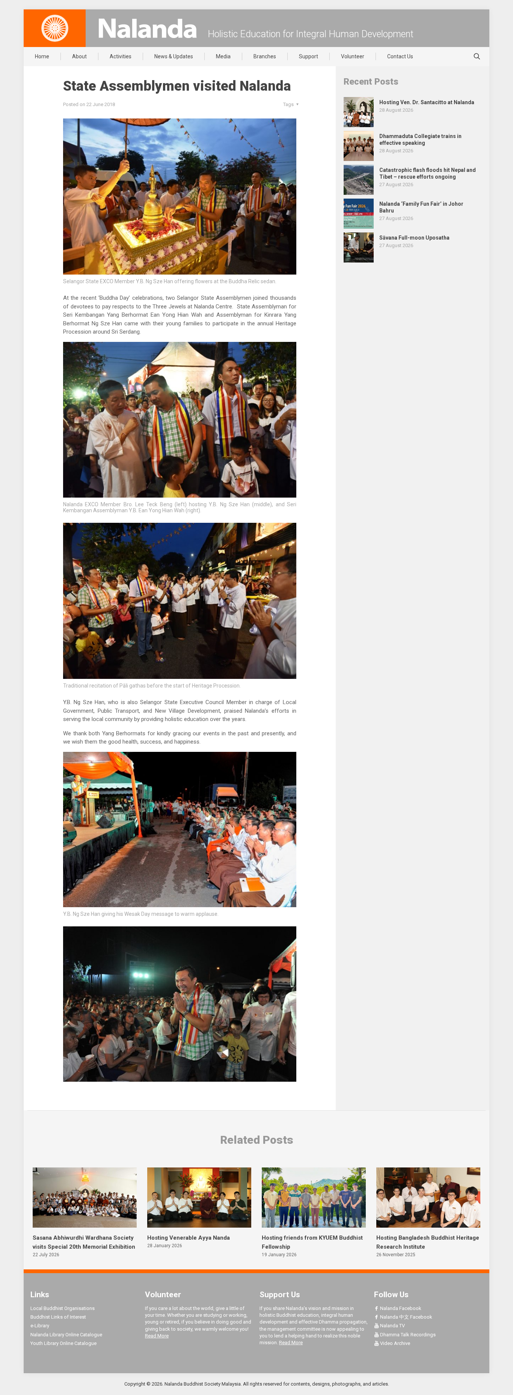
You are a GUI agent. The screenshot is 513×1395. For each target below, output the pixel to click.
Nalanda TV (392, 1325)
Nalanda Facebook (400, 1308)
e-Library (39, 1325)
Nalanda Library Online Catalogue (66, 1334)
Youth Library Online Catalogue (63, 1343)
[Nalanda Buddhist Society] (147, 28)
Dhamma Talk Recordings (407, 1334)
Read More (157, 1336)
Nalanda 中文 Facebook (405, 1317)
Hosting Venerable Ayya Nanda (188, 1237)
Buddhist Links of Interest (58, 1317)
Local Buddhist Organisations (62, 1308)
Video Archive (394, 1343)
